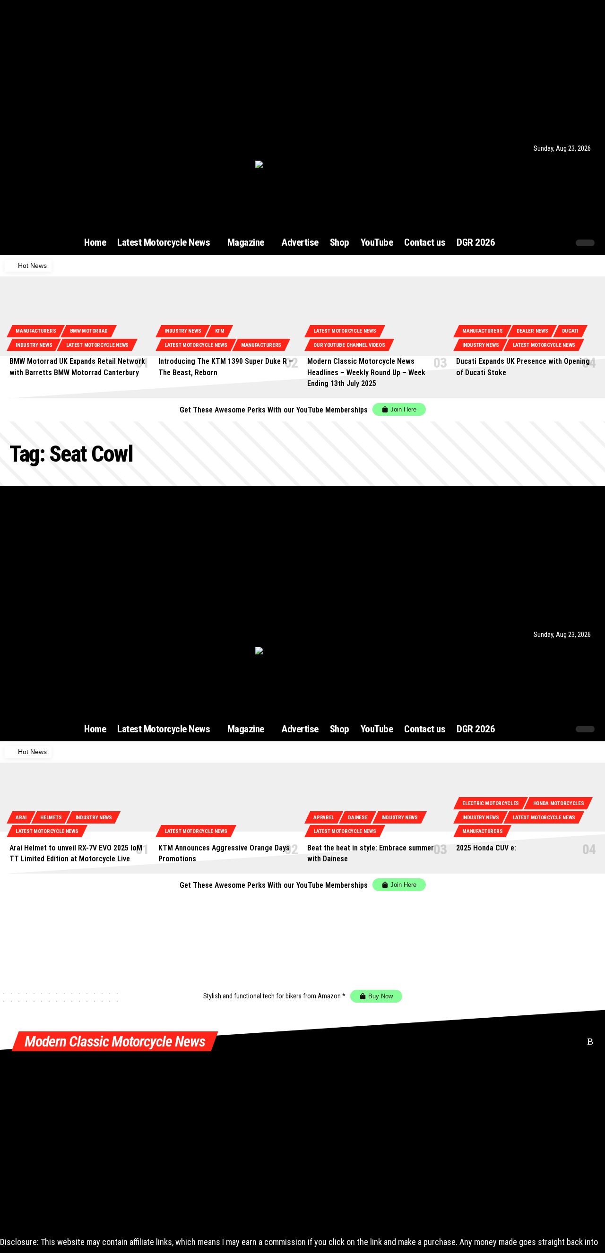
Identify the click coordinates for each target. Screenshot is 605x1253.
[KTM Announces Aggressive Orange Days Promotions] (228, 803)
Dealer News (532, 331)
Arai (21, 818)
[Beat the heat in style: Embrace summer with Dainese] (377, 803)
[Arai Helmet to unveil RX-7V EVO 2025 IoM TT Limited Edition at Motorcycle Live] (79, 803)
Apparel (323, 818)
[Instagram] (54, 148)
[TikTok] (65, 148)
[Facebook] (20, 148)
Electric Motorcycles (490, 803)
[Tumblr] (88, 148)
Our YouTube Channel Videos (349, 345)
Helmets (50, 818)
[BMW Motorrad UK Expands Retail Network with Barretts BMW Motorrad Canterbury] (79, 317)
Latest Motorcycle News (97, 345)
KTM (220, 331)
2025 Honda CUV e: (486, 847)
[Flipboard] (76, 148)
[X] (31, 148)
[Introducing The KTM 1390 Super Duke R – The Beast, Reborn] (228, 317)
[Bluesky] (99, 148)
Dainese (357, 818)
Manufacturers (36, 331)
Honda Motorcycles (558, 803)
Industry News (34, 345)
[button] (544, 243)
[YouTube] (42, 148)
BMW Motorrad (89, 331)
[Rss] (110, 148)
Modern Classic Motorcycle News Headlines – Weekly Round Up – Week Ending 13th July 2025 (366, 372)
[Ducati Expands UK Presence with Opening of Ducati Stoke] (526, 317)
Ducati (570, 331)
